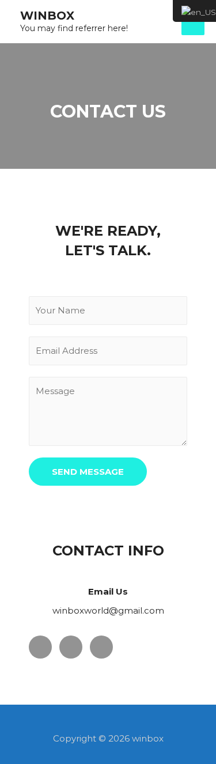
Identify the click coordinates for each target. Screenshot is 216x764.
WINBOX (47, 15)
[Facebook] (40, 647)
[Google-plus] (101, 647)
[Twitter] (70, 647)
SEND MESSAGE (88, 471)
